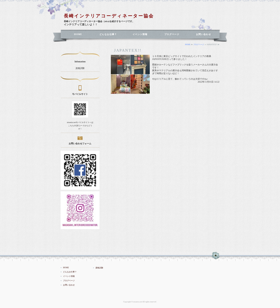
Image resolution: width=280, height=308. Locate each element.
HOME (78, 34)
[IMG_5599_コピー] (80, 228)
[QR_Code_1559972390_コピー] (80, 188)
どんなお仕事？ (108, 34)
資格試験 (80, 68)
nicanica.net (137, 302)
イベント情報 (140, 34)
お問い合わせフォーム (80, 143)
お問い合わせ (203, 34)
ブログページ (171, 34)
